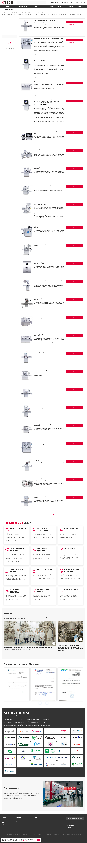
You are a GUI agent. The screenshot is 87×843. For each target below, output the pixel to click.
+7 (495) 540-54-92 (67, 2)
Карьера (17, 823)
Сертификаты (19, 824)
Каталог (4, 817)
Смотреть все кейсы (9, 655)
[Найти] (44, 2)
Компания (18, 817)
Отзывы (17, 821)
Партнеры (4, 824)
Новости (35, 817)
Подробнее (24, 840)
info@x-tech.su (54, 2)
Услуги (3, 822)
